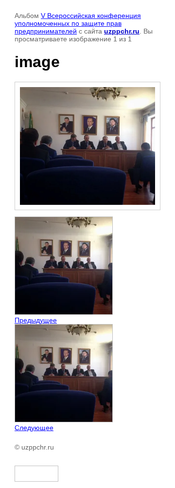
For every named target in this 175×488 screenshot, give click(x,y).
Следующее (34, 428)
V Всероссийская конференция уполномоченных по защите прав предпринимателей (78, 23)
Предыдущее (36, 320)
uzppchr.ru (122, 31)
